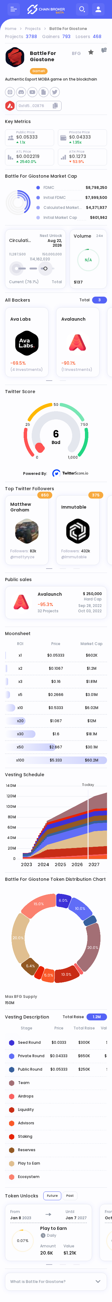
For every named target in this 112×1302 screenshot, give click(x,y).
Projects (33, 28)
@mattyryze (22, 557)
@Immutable (74, 557)
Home (10, 28)
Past (70, 1195)
